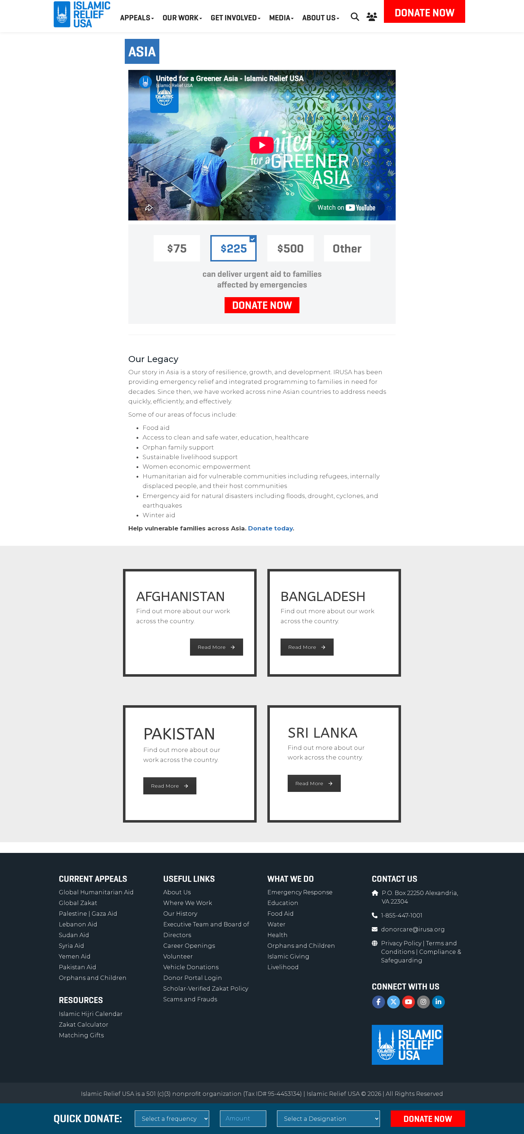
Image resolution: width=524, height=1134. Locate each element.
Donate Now (424, 12)
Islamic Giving (288, 956)
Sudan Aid (74, 935)
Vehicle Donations (191, 967)
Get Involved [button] (234, 17)
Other (347, 248)
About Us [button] (319, 17)
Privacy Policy (402, 943)
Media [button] (279, 17)
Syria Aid (71, 945)
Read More (211, 647)
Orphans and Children (93, 978)
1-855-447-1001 (401, 915)
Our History (180, 913)
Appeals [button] (135, 17)
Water (276, 924)
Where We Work (187, 903)
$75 (177, 248)
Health (277, 935)
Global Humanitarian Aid (96, 892)
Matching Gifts (81, 1035)
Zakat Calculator (83, 1024)
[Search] (355, 16)
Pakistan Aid (77, 967)
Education (282, 903)
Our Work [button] (181, 17)
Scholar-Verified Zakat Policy (205, 988)
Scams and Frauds (190, 999)
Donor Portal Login (192, 978)
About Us (177, 892)
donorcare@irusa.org (413, 929)
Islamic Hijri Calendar (91, 1014)
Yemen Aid (75, 956)
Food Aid (280, 913)
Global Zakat (78, 903)
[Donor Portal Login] (372, 16)
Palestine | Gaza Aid (88, 913)
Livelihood (283, 967)
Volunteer (178, 956)
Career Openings (189, 945)
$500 (290, 248)
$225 (233, 248)
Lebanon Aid (78, 924)
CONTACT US (394, 879)
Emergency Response (300, 892)
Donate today (270, 528)
